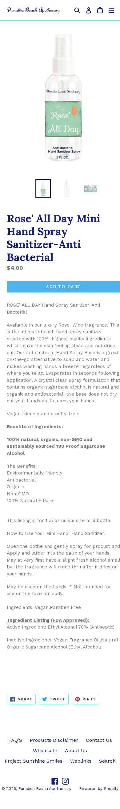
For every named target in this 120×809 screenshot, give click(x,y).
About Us (76, 750)
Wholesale (45, 750)
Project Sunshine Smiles (33, 761)
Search (107, 761)
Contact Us (99, 740)
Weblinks (80, 761)
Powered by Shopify (98, 788)
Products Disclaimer (54, 740)
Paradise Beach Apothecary (44, 788)
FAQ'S (15, 740)
